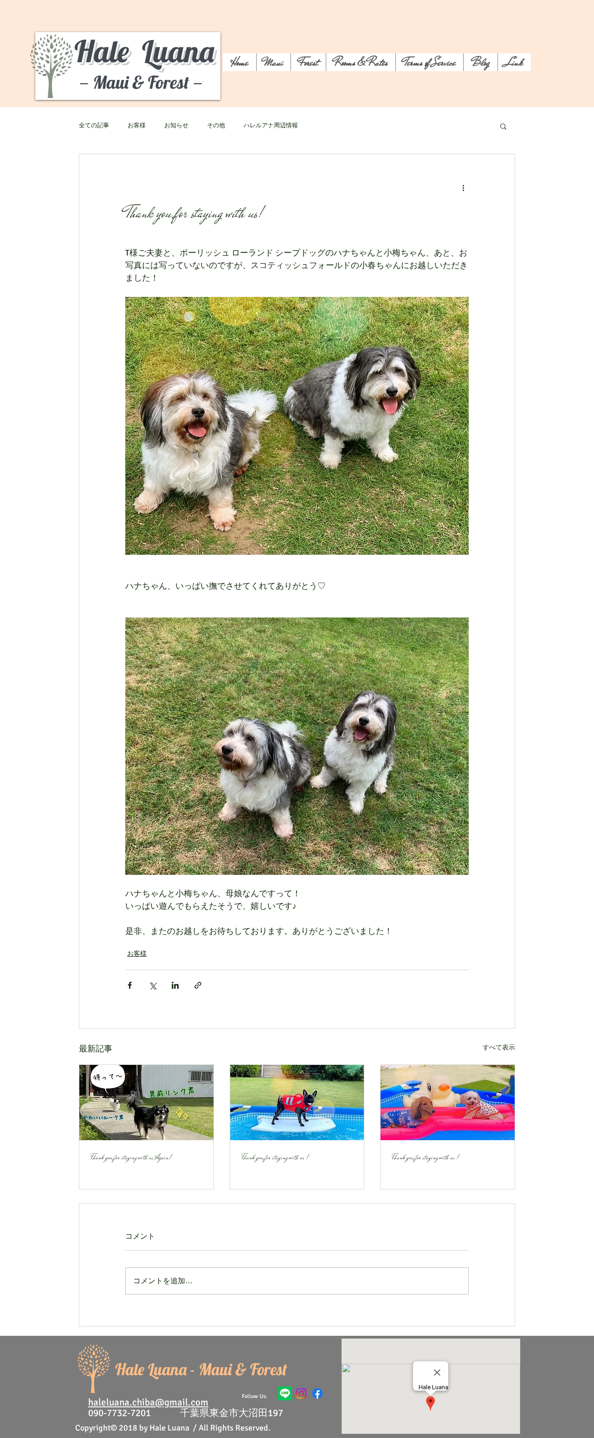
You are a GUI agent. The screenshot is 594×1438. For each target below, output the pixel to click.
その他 (216, 126)
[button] (503, 126)
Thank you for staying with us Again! (131, 1157)
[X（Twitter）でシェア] (152, 985)
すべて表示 (499, 1047)
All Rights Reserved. (235, 1428)
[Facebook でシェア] (129, 985)
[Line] (285, 1393)
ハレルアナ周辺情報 (271, 126)
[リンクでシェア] (198, 985)
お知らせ (176, 126)
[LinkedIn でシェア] (175, 985)
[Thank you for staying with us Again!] (146, 1102)
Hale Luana (144, 51)
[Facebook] (317, 1393)
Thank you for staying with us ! (275, 1157)
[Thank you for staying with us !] (297, 1102)
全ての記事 (94, 126)
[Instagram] (301, 1393)
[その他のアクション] (463, 187)
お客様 (137, 126)
